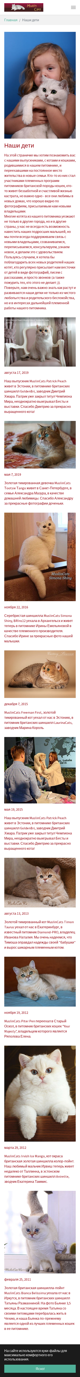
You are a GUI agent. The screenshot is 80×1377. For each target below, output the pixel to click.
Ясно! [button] (40, 1369)
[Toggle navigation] (73, 7)
